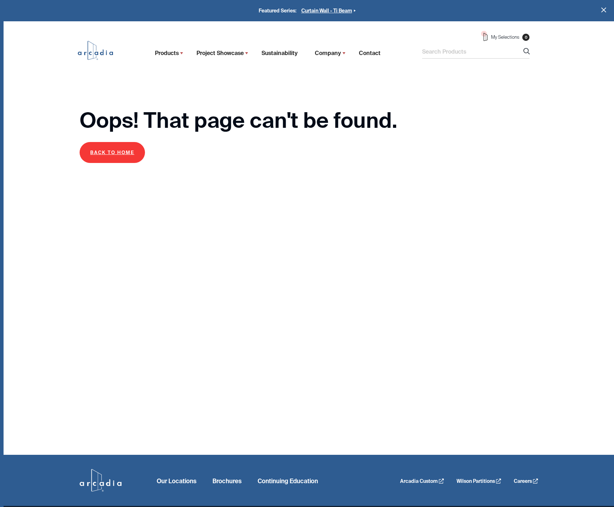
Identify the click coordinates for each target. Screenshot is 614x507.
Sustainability (280, 53)
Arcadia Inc (99, 50)
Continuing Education (288, 481)
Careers (523, 481)
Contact (370, 53)
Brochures (227, 481)
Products (167, 53)
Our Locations (176, 481)
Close (603, 10)
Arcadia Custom (419, 481)
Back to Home (112, 152)
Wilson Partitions (476, 481)
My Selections (509, 37)
